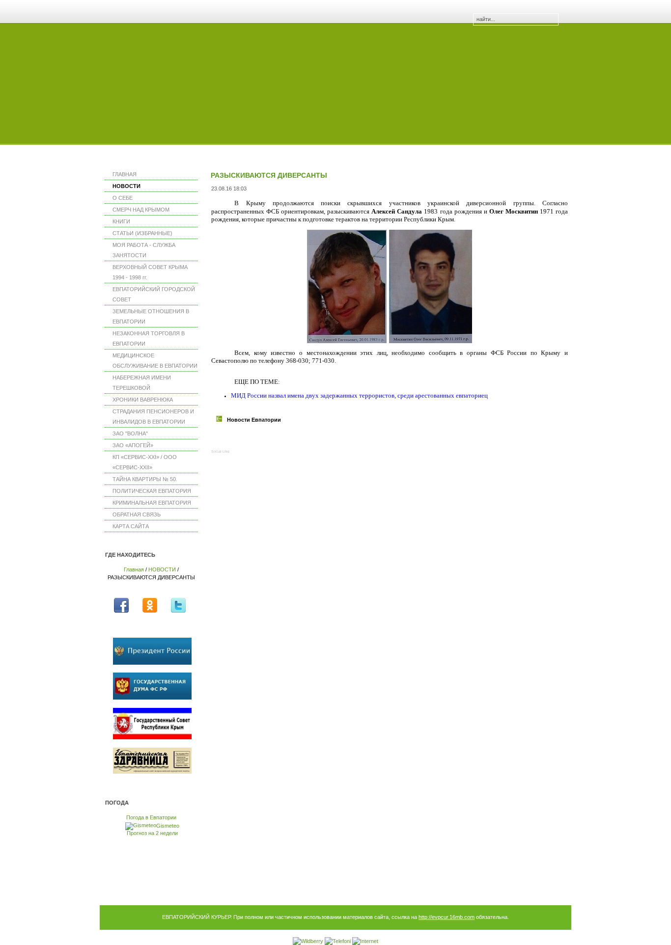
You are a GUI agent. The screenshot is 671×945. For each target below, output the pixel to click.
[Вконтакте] (239, 439)
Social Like (220, 451)
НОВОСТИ (162, 569)
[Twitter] (255, 439)
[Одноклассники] (270, 439)
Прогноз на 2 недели (152, 833)
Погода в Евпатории (151, 817)
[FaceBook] (223, 439)
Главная (134, 569)
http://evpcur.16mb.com (447, 917)
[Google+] (286, 439)
